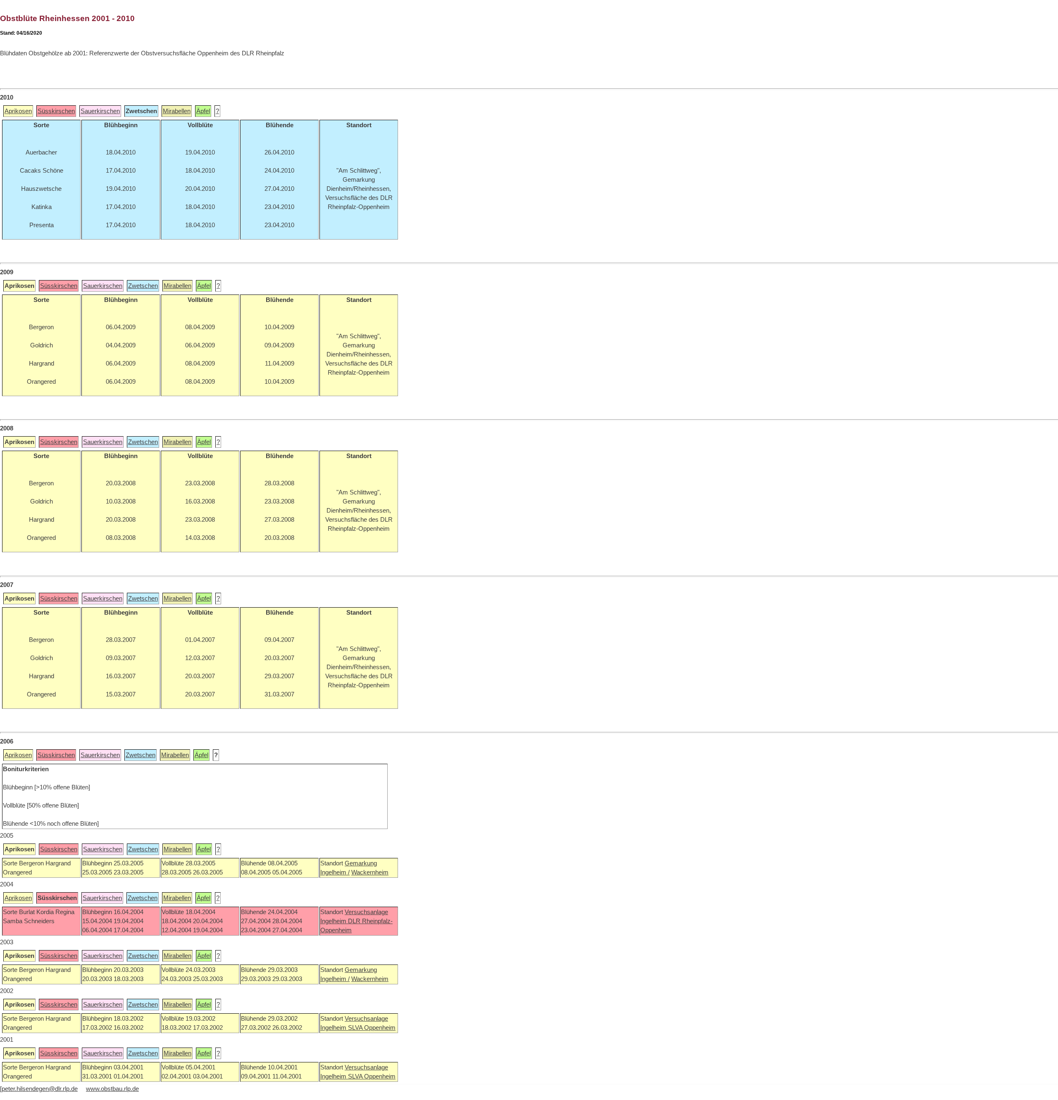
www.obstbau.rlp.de (112, 1089)
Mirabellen (177, 111)
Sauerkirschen (100, 111)
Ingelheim (334, 921)
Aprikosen (18, 111)
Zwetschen (143, 286)
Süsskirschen (56, 111)
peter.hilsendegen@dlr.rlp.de (40, 1089)
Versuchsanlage (366, 912)
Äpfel (203, 111)
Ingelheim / (335, 872)
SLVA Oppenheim (372, 1027)
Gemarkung (361, 863)
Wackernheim (369, 872)
